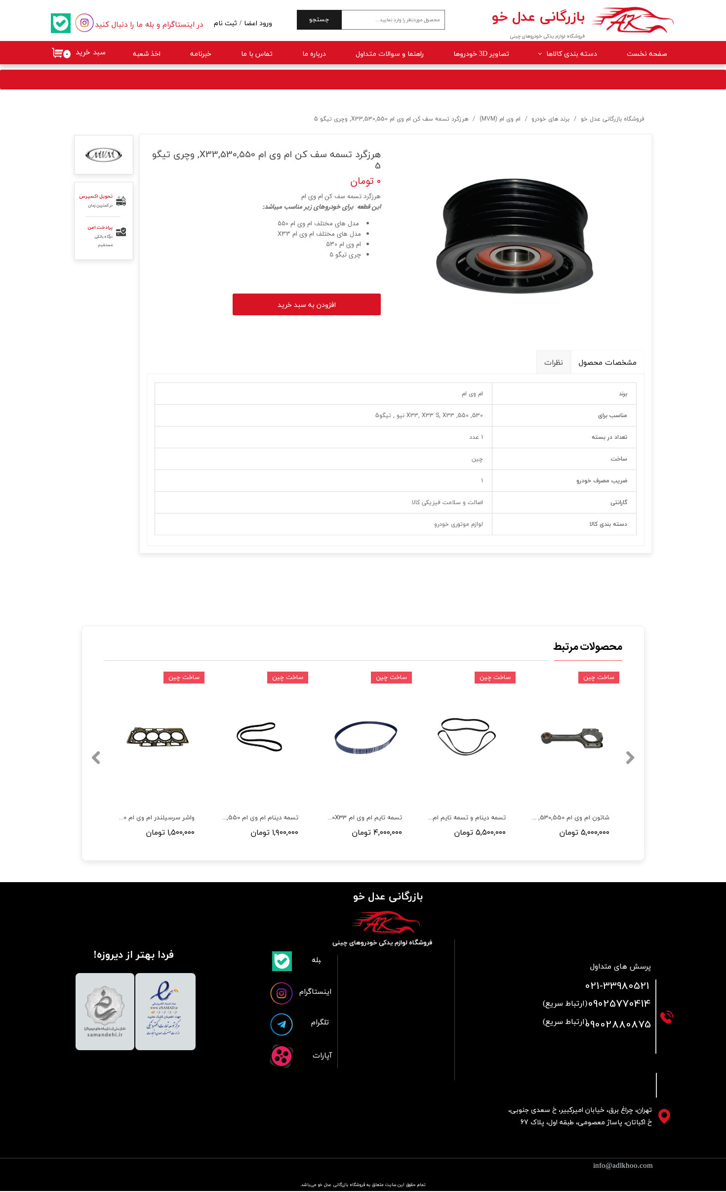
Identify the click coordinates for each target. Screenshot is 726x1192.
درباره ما (314, 54)
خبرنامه (200, 54)
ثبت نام (225, 23)
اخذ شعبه (147, 54)
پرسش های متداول (620, 967)
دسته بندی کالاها (571, 54)
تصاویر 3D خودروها (481, 54)
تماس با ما (257, 54)
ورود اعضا (258, 23)
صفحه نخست (647, 54)
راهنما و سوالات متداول (390, 54)
